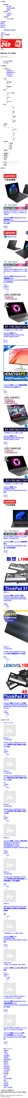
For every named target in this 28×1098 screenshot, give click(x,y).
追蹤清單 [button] (6, 30)
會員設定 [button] (13, 30)
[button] (14, 10)
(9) (10, 70)
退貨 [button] (9, 30)
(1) (10, 74)
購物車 (2, 23)
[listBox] (14, 168)
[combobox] (14, 54)
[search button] (1, 58)
